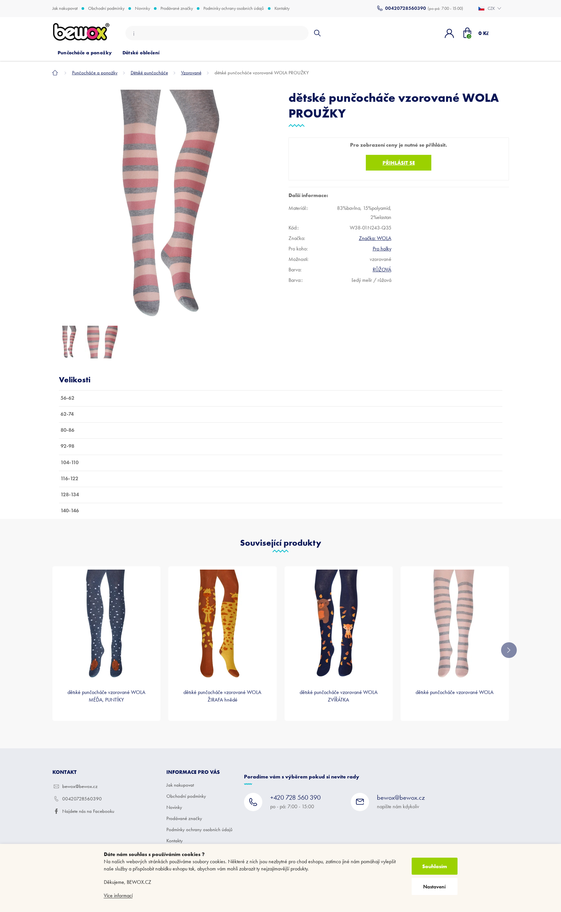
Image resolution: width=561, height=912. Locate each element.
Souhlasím (434, 866)
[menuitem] (84, 53)
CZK (492, 8)
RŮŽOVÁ (382, 269)
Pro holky (382, 249)
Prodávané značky (176, 8)
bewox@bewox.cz (80, 786)
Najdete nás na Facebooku (88, 811)
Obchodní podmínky (106, 8)
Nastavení (434, 887)
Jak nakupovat (65, 8)
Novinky (142, 8)
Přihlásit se (399, 162)
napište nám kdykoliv (401, 801)
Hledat (317, 33)
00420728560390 (82, 799)
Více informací (118, 895)
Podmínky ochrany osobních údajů (233, 8)
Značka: (375, 238)
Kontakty (282, 8)
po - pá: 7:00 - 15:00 (295, 801)
